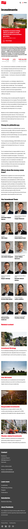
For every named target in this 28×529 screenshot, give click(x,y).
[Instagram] (9, 526)
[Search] (20, 2)
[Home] (3, 2)
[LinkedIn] (6, 526)
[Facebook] (2, 526)
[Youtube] (13, 526)
